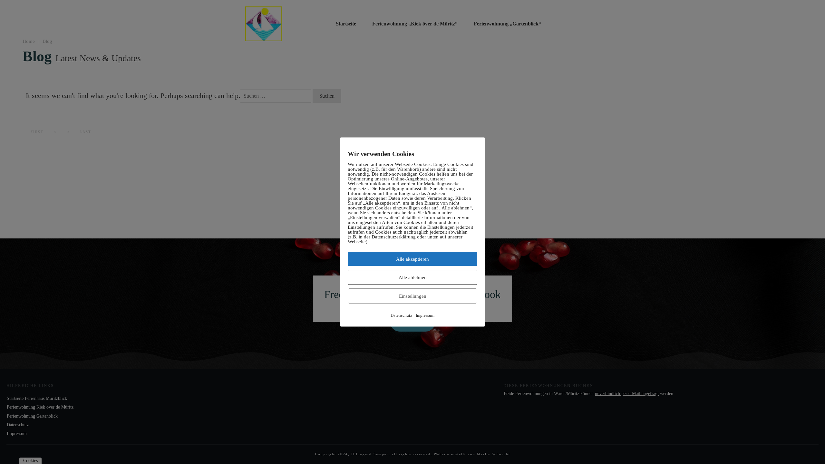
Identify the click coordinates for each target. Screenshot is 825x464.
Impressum (425, 315)
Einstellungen (412, 296)
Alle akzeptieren (412, 259)
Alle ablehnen (413, 277)
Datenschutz (401, 315)
